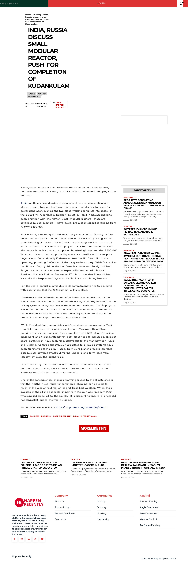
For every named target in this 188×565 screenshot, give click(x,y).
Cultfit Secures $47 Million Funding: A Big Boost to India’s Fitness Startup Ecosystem (41, 465)
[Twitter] (132, 120)
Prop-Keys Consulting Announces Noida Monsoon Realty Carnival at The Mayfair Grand (144, 204)
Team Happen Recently (60, 104)
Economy (46, 416)
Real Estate (129, 197)
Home (28, 15)
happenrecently (62, 416)
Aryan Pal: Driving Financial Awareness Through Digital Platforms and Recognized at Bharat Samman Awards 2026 (143, 257)
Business (34, 416)
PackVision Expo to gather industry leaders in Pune (89, 464)
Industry (42, 94)
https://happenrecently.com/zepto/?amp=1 (81, 407)
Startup (127, 226)
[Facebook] (126, 120)
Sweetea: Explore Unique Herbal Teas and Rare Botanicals (140, 232)
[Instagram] (21, 539)
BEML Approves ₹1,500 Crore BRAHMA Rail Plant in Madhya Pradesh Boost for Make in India (143, 465)
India (24, 203)
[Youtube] (42, 539)
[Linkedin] (28, 539)
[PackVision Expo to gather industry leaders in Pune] (94, 445)
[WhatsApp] (145, 120)
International (34, 97)
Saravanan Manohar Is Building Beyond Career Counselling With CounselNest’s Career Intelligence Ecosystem (139, 285)
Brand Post (129, 251)
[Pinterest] (139, 120)
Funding (37, 15)
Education (128, 277)
